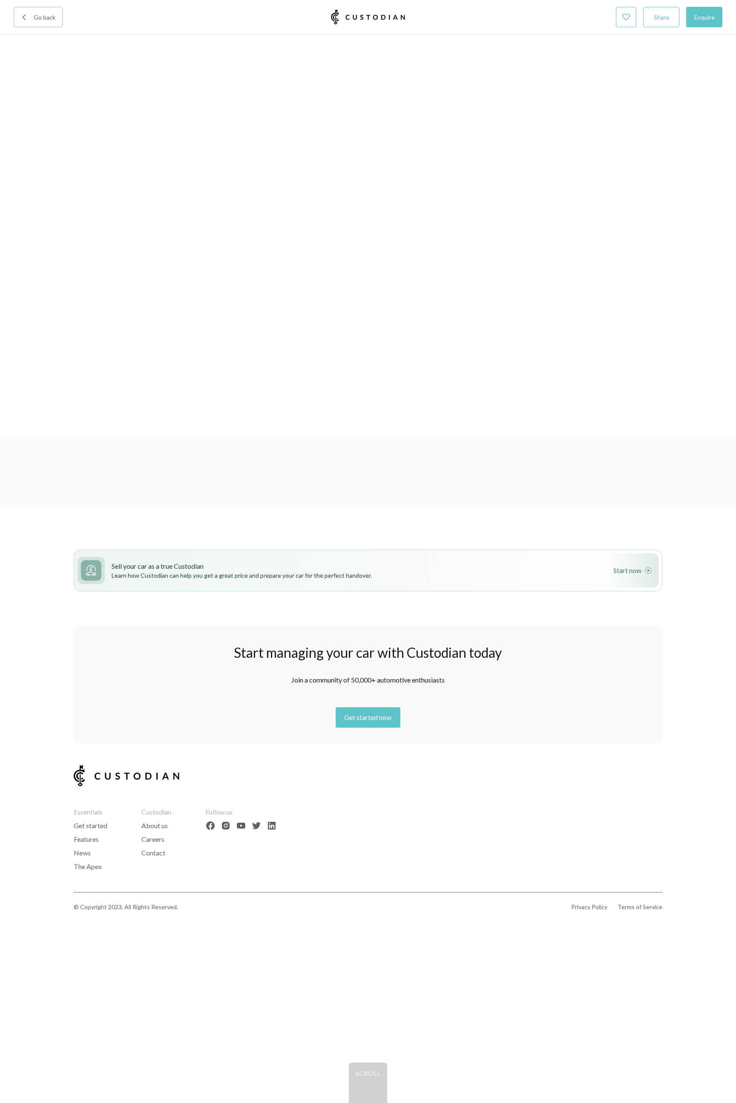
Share (661, 17)
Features (86, 839)
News (82, 853)
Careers (152, 839)
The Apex (88, 866)
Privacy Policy (589, 906)
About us (154, 825)
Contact (153, 853)
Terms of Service (640, 906)
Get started (90, 825)
